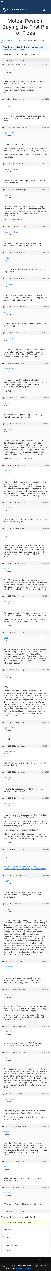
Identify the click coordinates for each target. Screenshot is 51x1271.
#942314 (45, 746)
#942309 (45, 563)
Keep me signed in (13, 1245)
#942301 (45, 333)
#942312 (45, 670)
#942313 (45, 722)
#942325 (45, 1094)
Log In (8, 1250)
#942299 (45, 278)
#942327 (45, 1161)
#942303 (45, 398)
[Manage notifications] (45, 1266)
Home (3, 40)
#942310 (45, 596)
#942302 (45, 363)
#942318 (45, 849)
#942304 (45, 424)
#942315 (45, 772)
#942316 (45, 798)
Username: (7, 1229)
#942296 (45, 190)
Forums (9, 40)
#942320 (45, 904)
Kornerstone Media (23, 1268)
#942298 (45, 252)
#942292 (45, 99)
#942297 (45, 226)
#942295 (45, 164)
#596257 (45, 64)
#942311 (45, 632)
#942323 (45, 1026)
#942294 (45, 127)
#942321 (45, 961)
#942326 (45, 1126)
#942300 (45, 307)
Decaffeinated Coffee (20, 40)
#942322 (45, 989)
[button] (2, 2)
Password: (7, 1237)
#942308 (45, 528)
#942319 (45, 875)
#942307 (45, 502)
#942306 (45, 465)
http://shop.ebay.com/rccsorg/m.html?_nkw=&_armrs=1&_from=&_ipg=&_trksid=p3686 (25, 867)
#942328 (45, 1187)
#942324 (45, 1052)
